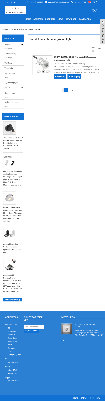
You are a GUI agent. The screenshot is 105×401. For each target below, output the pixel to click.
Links (75, 398)
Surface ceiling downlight (10, 56)
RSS (37, 2)
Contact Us (85, 19)
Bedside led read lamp (11, 104)
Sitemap (30, 2)
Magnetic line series (9, 75)
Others (7, 88)
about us (38, 19)
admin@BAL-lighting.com (58, 2)
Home (28, 19)
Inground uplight (11, 82)
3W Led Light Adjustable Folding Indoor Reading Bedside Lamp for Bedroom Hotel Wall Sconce (13, 143)
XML (42, 2)
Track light (8, 68)
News (60, 19)
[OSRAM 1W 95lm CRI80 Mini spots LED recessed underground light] (42, 65)
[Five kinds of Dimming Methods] (66, 328)
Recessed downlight (8, 47)
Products (50, 19)
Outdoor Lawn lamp (10, 95)
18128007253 (13, 380)
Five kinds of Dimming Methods (85, 324)
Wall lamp (8, 63)
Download (71, 19)
